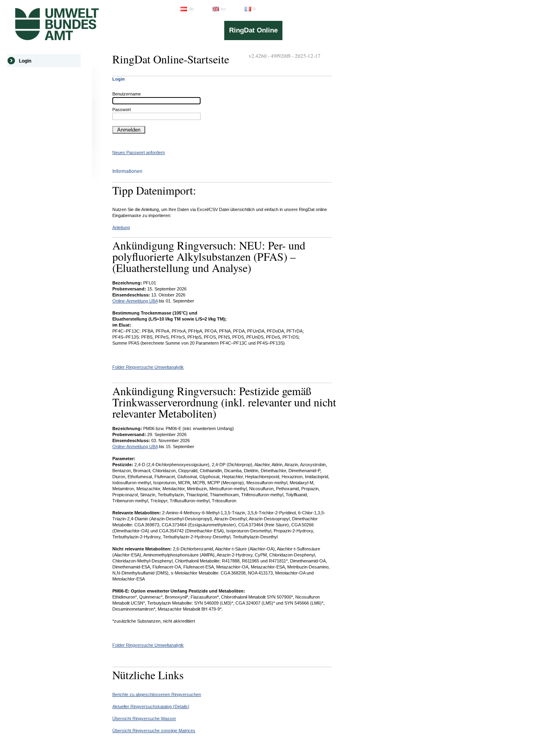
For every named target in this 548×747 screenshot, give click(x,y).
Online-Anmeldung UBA (135, 300)
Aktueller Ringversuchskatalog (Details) (150, 706)
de (191, 8)
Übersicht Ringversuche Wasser (144, 718)
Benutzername (126, 93)
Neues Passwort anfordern (138, 152)
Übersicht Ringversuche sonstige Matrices (153, 730)
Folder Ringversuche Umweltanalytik (148, 367)
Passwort (121, 109)
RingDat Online (253, 30)
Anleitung (121, 227)
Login (25, 61)
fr (254, 8)
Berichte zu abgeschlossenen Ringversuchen (156, 694)
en (223, 8)
